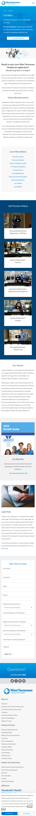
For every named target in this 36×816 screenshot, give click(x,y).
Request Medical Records (9, 729)
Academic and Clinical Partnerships (12, 706)
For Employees (6, 775)
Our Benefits (18, 186)
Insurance (4, 738)
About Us (4, 704)
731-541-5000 (20, 675)
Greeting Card (5, 755)
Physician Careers (18, 156)
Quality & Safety (6, 747)
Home (5, 10)
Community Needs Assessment (11, 709)
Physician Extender (18, 160)
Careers (3, 778)
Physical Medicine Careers (18, 163)
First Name (7, 568)
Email (5, 586)
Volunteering (5, 752)
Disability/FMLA (6, 732)
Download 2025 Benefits (17, 473)
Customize (26, 813)
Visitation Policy (6, 758)
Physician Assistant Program (18, 176)
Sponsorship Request (8, 718)
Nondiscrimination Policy (9, 715)
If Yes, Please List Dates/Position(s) (14, 639)
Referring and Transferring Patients (12, 767)
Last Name (6, 577)
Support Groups (6, 721)
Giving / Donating (7, 750)
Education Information (8, 744)
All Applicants (18, 38)
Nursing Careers (18, 170)
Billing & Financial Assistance (10, 735)
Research (4, 773)
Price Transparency (7, 741)
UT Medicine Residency (18, 166)
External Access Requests (9, 770)
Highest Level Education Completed (14, 622)
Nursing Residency (18, 173)
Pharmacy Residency (18, 180)
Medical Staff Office (7, 781)
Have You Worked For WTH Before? (14, 630)
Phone (5, 595)
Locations (4, 712)
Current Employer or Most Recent (14, 613)
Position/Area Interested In (12, 604)
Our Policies (18, 183)
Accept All (9, 813)
